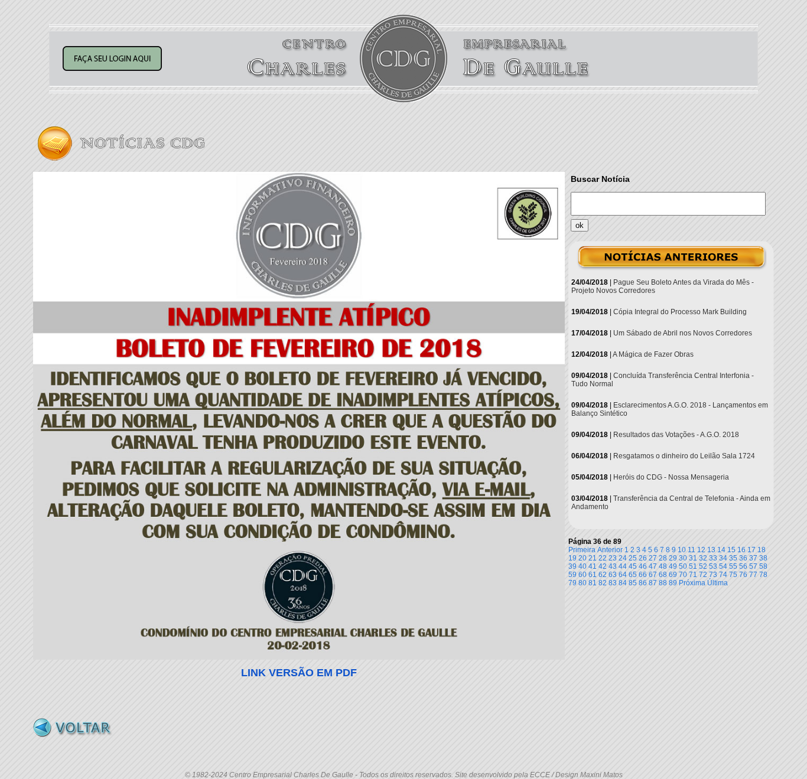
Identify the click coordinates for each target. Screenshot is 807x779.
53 (713, 566)
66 (643, 575)
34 (723, 558)
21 (592, 558)
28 (663, 558)
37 (753, 558)
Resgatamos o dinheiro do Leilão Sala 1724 (684, 456)
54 (723, 566)
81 (592, 583)
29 (673, 558)
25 (633, 558)
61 (592, 575)
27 (653, 558)
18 (761, 550)
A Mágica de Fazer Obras (653, 354)
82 (602, 583)
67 (653, 575)
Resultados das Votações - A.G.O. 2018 (676, 435)
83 (612, 583)
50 (683, 566)
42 (602, 566)
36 (743, 558)
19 (572, 558)
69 (673, 575)
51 (693, 566)
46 (643, 566)
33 (713, 558)
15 (731, 550)
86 (643, 583)
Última (717, 583)
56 (743, 566)
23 (612, 558)
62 (602, 575)
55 (733, 566)
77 (753, 575)
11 (691, 550)
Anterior (610, 550)
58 (763, 566)
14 (721, 550)
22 (602, 558)
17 (751, 550)
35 (733, 558)
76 (743, 575)
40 (582, 566)
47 (653, 566)
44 (623, 566)
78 (763, 575)
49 (673, 566)
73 (713, 575)
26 (643, 558)
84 (623, 583)
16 (741, 550)
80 (582, 583)
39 (572, 566)
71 (693, 575)
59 (572, 575)
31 (693, 558)
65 (633, 575)
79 (572, 583)
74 (723, 575)
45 (633, 566)
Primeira (582, 550)
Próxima (692, 583)
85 (633, 583)
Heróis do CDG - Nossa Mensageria (671, 477)
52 (703, 566)
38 (763, 558)
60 (582, 575)
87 (653, 583)
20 (582, 558)
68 (663, 575)
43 (612, 566)
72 (703, 575)
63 (612, 575)
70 (683, 575)
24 (623, 558)
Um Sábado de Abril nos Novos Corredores (682, 333)
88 (663, 583)
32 (703, 558)
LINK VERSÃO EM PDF (299, 673)
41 (592, 566)
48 (663, 566)
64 (623, 575)
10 (682, 550)
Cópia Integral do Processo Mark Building (680, 312)
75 (733, 575)
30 (683, 558)
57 (753, 566)
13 (711, 550)
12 (701, 550)
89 (673, 583)
